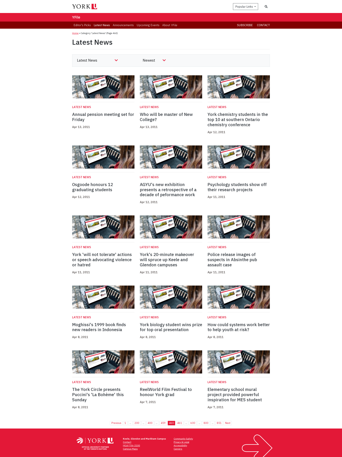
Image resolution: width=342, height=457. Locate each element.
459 (163, 423)
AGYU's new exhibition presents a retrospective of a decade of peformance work (168, 190)
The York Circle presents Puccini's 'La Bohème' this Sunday (98, 395)
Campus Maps (130, 448)
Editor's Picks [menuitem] (82, 25)
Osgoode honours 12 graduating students (92, 187)
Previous (116, 423)
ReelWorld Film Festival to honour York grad (166, 392)
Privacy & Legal (181, 442)
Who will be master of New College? (166, 116)
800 (206, 423)
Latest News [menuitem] (102, 25)
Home (75, 33)
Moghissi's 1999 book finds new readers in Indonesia (99, 327)
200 (136, 423)
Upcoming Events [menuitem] (148, 25)
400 (150, 423)
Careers (178, 448)
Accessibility (180, 445)
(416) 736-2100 (131, 445)
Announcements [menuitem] (123, 25)
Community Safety (183, 438)
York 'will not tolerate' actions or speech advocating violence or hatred (102, 260)
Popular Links (244, 6)
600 (192, 423)
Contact (263, 25)
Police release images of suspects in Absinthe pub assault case (232, 260)
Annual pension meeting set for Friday (103, 116)
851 (219, 423)
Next (227, 423)
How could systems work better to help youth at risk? (239, 327)
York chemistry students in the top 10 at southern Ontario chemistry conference (238, 119)
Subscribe (245, 25)
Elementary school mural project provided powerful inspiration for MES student (235, 395)
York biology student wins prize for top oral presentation (171, 327)
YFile (76, 17)
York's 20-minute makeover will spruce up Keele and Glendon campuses (167, 260)
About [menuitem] (169, 25)
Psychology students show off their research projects (237, 187)
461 (179, 423)
